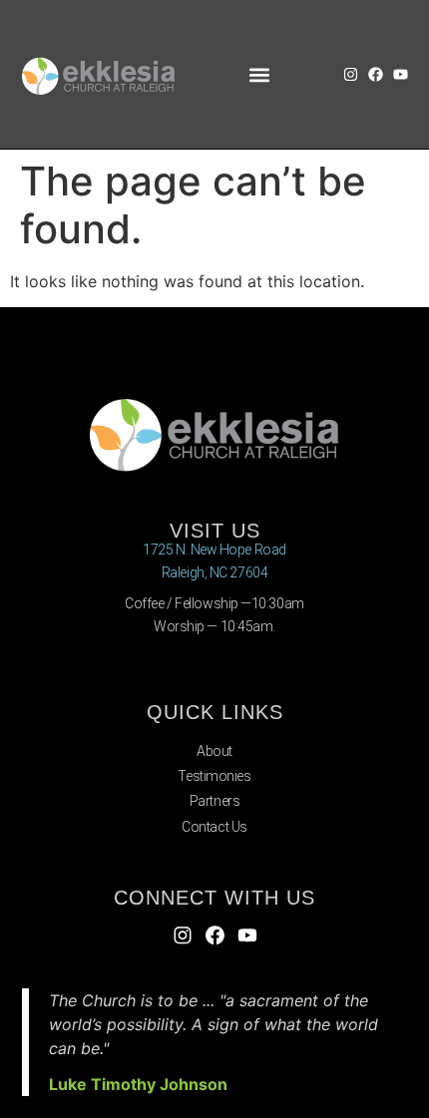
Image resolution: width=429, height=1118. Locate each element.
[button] (258, 74)
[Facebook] (375, 74)
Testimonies (214, 776)
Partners (214, 801)
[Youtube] (400, 74)
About (214, 751)
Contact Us (214, 827)
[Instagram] (350, 74)
